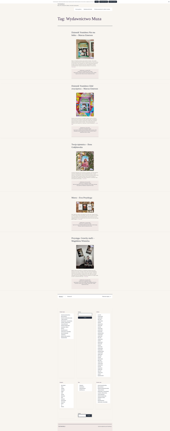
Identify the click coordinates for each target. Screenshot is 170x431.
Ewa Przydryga (76, 224)
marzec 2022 (100, 325)
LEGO (62, 392)
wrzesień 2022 (100, 316)
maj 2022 (99, 322)
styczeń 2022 (100, 328)
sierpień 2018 (100, 361)
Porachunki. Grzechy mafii (79, 283)
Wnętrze (62, 406)
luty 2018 (99, 366)
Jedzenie (62, 388)
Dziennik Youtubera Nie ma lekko (87, 72)
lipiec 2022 (99, 319)
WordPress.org (82, 389)
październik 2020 (101, 351)
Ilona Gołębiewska (77, 184)
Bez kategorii (63, 385)
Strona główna (78, 9)
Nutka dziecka (63, 400)
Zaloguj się (81, 385)
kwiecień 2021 (100, 342)
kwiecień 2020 (100, 358)
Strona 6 (69, 296)
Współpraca (84, 185)
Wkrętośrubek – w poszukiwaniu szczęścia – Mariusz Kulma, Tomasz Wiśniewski (66, 322)
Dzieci (89, 71)
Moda (62, 397)
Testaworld (61, 4)
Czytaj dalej (84, 178)
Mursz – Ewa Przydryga (81, 197)
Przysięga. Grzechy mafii (88, 283)
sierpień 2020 (100, 354)
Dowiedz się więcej (113, 1)
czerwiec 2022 (100, 320)
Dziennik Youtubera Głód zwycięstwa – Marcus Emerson (65, 327)
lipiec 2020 (99, 355)
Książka (95, 72)
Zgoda (97, 1)
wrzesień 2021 (100, 334)
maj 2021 (99, 340)
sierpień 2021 (100, 336)
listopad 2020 (100, 349)
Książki (91, 71)
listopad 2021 (100, 331)
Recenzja (95, 184)
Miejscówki (63, 395)
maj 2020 (99, 357)
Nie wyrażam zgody (103, 1)
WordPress (109, 426)
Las (86, 224)
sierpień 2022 (100, 317)
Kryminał (81, 224)
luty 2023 (99, 314)
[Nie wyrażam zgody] (168, 1)
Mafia (88, 282)
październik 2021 (101, 333)
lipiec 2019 (99, 360)
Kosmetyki (63, 389)
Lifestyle (62, 394)
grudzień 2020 (100, 348)
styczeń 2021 (100, 346)
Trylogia (94, 283)
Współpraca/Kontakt (88, 9)
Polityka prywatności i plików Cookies (102, 9)
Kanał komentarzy (82, 388)
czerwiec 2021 (100, 339)
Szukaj (79, 413)
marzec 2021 (100, 343)
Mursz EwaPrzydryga (93, 224)
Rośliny (62, 403)
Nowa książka (91, 184)
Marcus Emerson (84, 73)
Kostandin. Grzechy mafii (79, 282)
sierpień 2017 (100, 369)
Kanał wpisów (81, 386)
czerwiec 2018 (100, 363)
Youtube (88, 132)
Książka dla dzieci (78, 73)
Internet (79, 131)
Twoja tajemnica (79, 185)
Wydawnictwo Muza (91, 73)
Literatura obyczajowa (84, 184)
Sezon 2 (94, 131)
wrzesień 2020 (100, 352)
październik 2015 (101, 375)
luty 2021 (99, 345)
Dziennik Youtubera (78, 72)
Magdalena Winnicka (92, 282)
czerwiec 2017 (100, 372)
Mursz (89, 224)
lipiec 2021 (99, 337)
